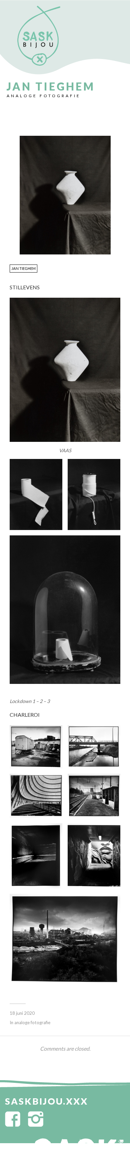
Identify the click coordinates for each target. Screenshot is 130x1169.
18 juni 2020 (22, 1013)
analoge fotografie (44, 95)
